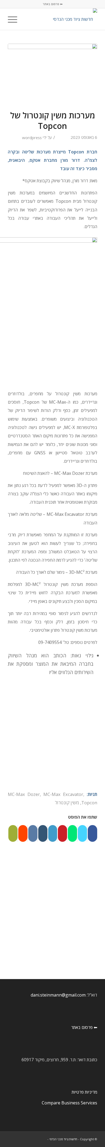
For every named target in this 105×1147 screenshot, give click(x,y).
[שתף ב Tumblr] (42, 833)
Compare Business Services (69, 1103)
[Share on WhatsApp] (72, 833)
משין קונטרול (67, 802)
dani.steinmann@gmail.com (58, 995)
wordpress (32, 137)
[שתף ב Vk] (32, 833)
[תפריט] (14, 19)
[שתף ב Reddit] (22, 833)
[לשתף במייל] (13, 833)
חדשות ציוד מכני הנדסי (63, 1139)
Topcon (89, 802)
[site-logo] (61, 19)
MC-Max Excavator (63, 794)
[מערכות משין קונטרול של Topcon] (52, 73)
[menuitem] (27, 19)
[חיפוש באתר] (27, 19)
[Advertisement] (52, 735)
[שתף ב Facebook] (92, 833)
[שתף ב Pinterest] (62, 833)
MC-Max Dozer (24, 794)
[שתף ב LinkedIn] (52, 833)
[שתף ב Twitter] (82, 833)
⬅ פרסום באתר (52, 4)
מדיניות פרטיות (84, 1092)
